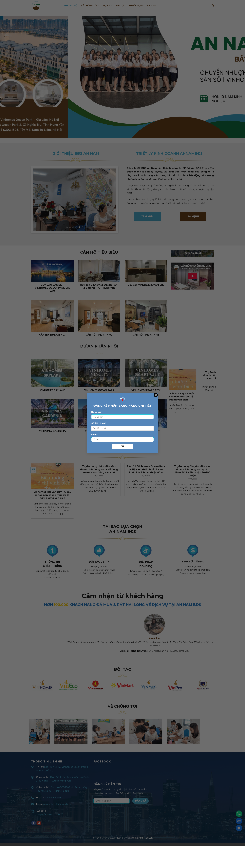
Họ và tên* (96, 412)
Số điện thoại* (98, 423)
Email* (94, 434)
